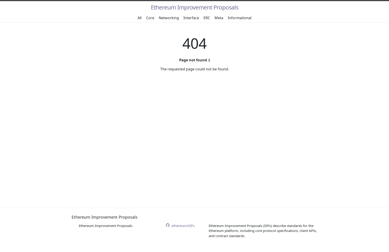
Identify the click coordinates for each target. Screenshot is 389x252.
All (140, 17)
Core (150, 17)
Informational (239, 17)
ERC (207, 17)
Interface (191, 17)
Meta (219, 17)
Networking (169, 17)
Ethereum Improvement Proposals (194, 7)
